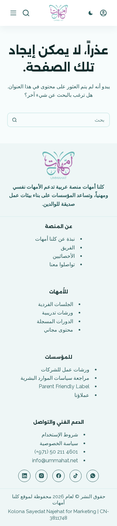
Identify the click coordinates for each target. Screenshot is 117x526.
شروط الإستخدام (60, 435)
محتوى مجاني (58, 330)
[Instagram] (41, 476)
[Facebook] (58, 476)
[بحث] (26, 13)
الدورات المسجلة (55, 321)
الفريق (68, 248)
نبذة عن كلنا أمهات (55, 239)
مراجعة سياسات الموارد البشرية (54, 378)
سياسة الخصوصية (59, 443)
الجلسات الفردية (55, 304)
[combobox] (65, 120)
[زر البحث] (14, 119)
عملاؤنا (81, 395)
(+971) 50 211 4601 (56, 452)
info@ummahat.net (55, 460)
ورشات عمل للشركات (65, 370)
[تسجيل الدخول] (103, 13)
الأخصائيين (64, 256)
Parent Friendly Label (64, 386)
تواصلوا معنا (62, 264)
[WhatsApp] (92, 476)
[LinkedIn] (24, 476)
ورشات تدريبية (57, 313)
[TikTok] (76, 476)
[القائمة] (13, 13)
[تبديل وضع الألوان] (91, 13)
